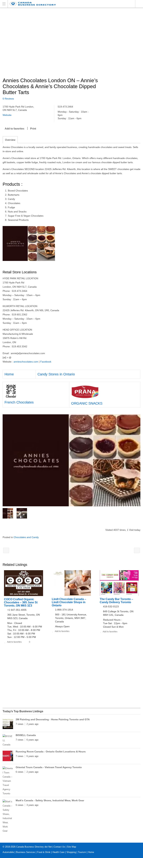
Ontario (139, 4)
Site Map (71, 846)
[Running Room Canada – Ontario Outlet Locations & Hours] (8, 757)
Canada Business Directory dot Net (34, 846)
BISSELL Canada (26, 735)
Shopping (71, 852)
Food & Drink (43, 852)
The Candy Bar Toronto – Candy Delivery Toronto (116, 601)
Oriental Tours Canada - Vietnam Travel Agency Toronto (49, 767)
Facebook (45, 361)
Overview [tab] (10, 139)
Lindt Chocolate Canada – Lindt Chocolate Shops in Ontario (69, 602)
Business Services (25, 852)
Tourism (82, 852)
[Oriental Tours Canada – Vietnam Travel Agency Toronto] (8, 781)
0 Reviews (8, 98)
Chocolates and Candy (26, 537)
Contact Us (59, 846)
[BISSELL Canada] (8, 740)
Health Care (58, 852)
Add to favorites (14, 128)
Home (9, 374)
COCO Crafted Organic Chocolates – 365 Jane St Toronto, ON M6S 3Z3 (20, 602)
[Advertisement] (71, 43)
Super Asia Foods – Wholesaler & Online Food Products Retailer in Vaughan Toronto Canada (137, 550)
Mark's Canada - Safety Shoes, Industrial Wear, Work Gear (50, 800)
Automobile (8, 852)
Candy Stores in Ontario (56, 374)
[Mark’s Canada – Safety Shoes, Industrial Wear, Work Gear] (8, 816)
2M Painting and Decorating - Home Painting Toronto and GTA (53, 719)
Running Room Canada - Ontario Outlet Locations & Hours (51, 751)
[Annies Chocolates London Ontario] (71, 460)
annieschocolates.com (26, 361)
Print (33, 128)
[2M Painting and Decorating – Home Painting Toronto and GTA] (8, 724)
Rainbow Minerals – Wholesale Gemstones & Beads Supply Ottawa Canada (6, 550)
